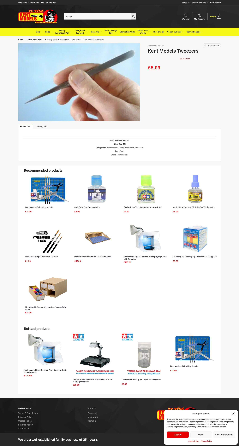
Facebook (93, 413)
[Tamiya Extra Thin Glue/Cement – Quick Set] (146, 189)
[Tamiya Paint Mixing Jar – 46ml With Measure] (144, 354)
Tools (122, 151)
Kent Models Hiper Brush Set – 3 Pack (41, 257)
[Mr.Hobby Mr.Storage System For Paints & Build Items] (47, 289)
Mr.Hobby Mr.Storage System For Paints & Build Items (45, 308)
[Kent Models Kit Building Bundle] (47, 189)
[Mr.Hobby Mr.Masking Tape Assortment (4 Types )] (195, 238)
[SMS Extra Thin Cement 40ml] (97, 189)
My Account (199, 19)
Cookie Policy (193, 441)
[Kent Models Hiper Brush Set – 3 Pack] (47, 238)
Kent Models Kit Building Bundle (39, 207)
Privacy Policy (206, 441)
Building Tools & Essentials (57, 39)
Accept (178, 434)
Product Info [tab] (25, 126)
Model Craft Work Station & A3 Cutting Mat (92, 257)
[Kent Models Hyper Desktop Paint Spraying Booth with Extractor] (146, 238)
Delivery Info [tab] (41, 126)
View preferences (224, 434)
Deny (201, 434)
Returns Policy (25, 424)
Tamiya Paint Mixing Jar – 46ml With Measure (141, 380)
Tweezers (76, 39)
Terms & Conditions (28, 413)
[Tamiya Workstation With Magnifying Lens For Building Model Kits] (95, 354)
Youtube (92, 421)
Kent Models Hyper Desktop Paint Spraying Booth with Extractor (145, 258)
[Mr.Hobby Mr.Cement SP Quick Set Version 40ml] (195, 189)
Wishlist (185, 19)
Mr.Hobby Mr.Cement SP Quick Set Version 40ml (194, 207)
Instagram (93, 417)
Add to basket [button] (46, 219)
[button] (233, 413)
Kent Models (112, 148)
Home (20, 39)
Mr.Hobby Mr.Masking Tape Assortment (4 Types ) (195, 257)
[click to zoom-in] (79, 82)
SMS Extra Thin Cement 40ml (87, 207)
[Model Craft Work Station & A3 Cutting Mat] (97, 238)
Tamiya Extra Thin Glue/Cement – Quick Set (143, 207)
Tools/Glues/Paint (34, 39)
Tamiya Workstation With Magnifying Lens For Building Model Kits (92, 380)
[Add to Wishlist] (66, 178)
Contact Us (23, 428)
